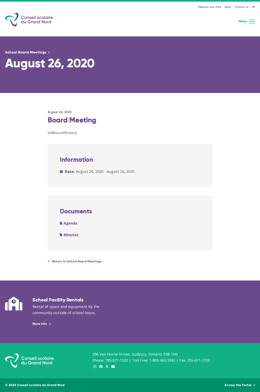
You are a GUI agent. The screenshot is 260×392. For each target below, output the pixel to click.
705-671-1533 (116, 360)
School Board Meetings (26, 52)
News (228, 7)
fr (253, 7)
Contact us (242, 7)
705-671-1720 (198, 360)
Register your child (209, 7)
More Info (40, 323)
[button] (252, 23)
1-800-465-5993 (162, 360)
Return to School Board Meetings (76, 261)
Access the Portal (238, 385)
